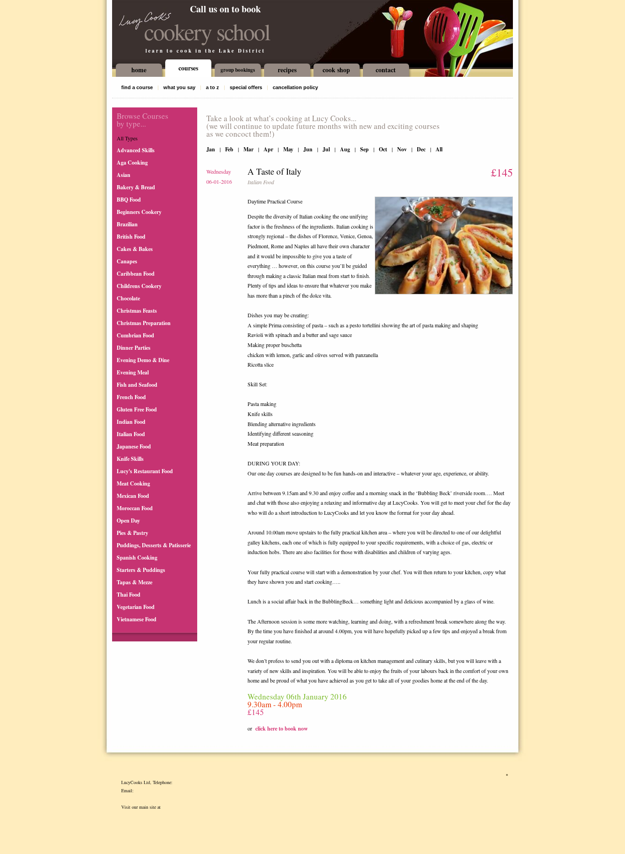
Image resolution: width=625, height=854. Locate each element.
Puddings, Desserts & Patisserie (154, 545)
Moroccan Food (135, 508)
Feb (229, 149)
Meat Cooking (133, 483)
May (288, 149)
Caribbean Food (136, 274)
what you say (179, 87)
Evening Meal (133, 372)
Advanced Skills (136, 150)
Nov (402, 149)
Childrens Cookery (139, 286)
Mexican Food (133, 496)
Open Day (128, 520)
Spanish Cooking (137, 557)
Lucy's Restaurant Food (145, 471)
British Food (131, 236)
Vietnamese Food (136, 619)
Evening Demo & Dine (143, 360)
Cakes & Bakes (135, 249)
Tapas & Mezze (134, 582)
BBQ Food (129, 199)
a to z (212, 87)
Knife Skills (130, 459)
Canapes (127, 261)
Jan (210, 149)
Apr (268, 149)
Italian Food (131, 434)
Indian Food (131, 422)
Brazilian (127, 224)
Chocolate (128, 298)
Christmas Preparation (144, 323)
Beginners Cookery (139, 212)
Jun (307, 149)
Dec (421, 149)
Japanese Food (134, 446)
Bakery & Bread (136, 187)
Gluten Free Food (137, 409)
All (439, 149)
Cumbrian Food (135, 335)
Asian (123, 175)
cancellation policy (295, 87)
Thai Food (128, 594)
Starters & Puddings (141, 570)
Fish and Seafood (137, 385)
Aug (345, 149)
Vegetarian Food (136, 607)
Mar (248, 149)
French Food (131, 397)
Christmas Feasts (137, 311)
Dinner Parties (134, 348)
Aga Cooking (132, 162)
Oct (383, 149)
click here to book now (281, 728)
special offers (246, 87)
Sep (364, 149)
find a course (137, 87)
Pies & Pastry (132, 533)
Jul (326, 149)
